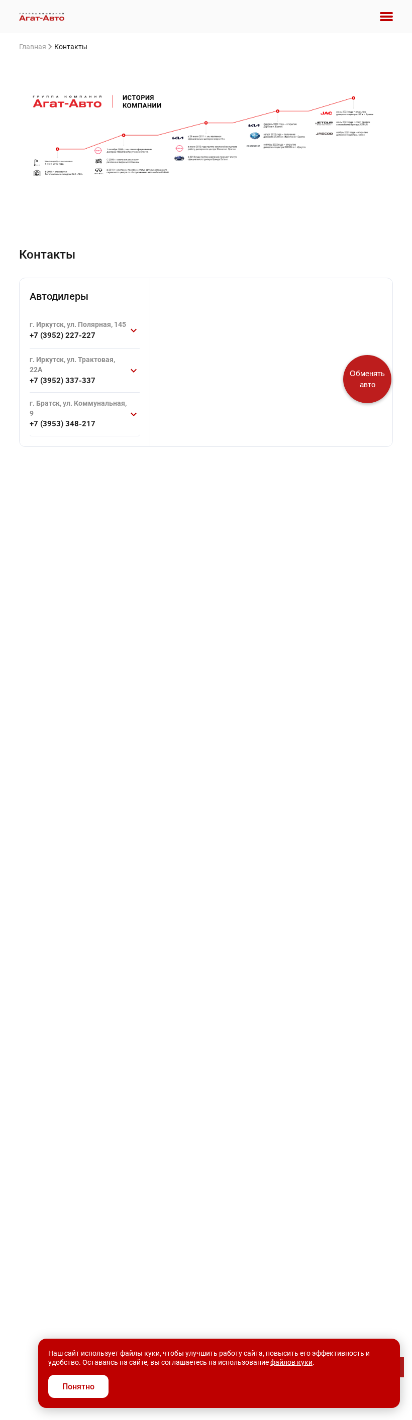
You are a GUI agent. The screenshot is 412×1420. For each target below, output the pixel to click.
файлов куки (291, 1362)
